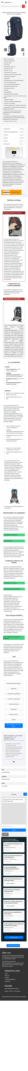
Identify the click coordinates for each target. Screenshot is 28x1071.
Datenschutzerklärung (10, 979)
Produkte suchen (14, 937)
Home (6, 973)
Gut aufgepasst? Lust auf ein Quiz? (14, 725)
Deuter (5, 915)
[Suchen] (23, 6)
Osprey (8, 915)
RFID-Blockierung (11, 859)
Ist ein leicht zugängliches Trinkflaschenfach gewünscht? (11, 868)
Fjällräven (11, 915)
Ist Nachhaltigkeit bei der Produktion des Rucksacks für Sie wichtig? (14, 924)
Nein (15, 859)
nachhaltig (6, 927)
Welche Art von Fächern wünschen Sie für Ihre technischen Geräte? (13, 902)
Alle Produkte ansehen (13, 945)
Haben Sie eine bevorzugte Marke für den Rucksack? (13, 913)
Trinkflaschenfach (7, 870)
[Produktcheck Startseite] (7, 2)
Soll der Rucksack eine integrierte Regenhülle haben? (12, 890)
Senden (14, 830)
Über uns (7, 975)
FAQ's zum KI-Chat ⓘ (5, 834)
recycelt (9, 927)
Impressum (7, 981)
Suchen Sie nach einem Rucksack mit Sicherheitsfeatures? (13, 856)
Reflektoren (6, 859)
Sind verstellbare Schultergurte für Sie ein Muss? (13, 844)
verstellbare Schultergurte (8, 847)
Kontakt (7, 977)
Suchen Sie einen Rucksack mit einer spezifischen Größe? (13, 879)
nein (14, 847)
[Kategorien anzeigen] (25, 2)
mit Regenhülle (7, 893)
